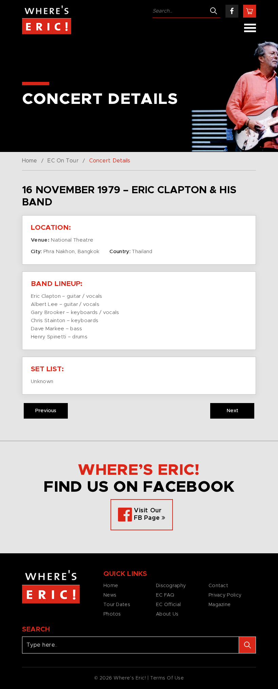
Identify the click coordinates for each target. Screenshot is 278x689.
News (109, 595)
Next (232, 410)
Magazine (220, 604)
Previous (45, 410)
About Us (167, 614)
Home (29, 160)
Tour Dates (116, 604)
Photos (112, 614)
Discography (171, 585)
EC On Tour (62, 160)
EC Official (168, 604)
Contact (218, 585)
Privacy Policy (225, 595)
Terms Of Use (167, 678)
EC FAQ (165, 595)
